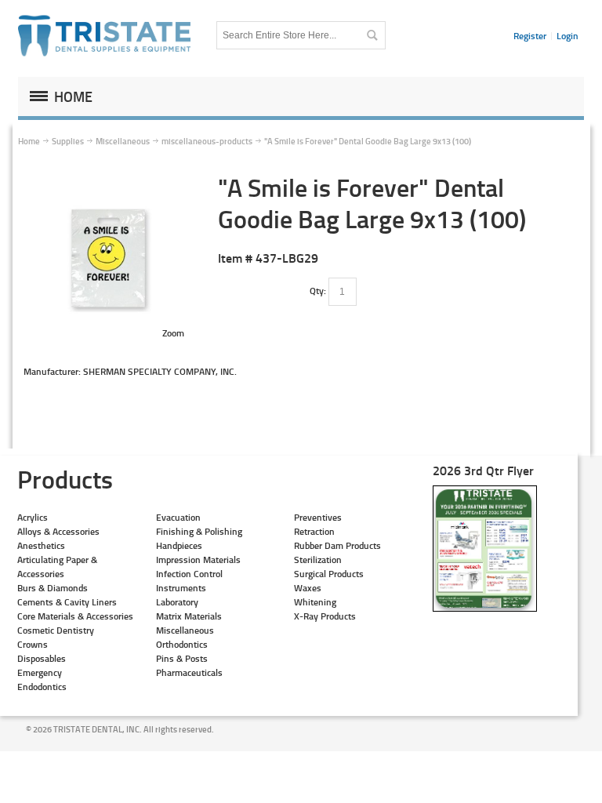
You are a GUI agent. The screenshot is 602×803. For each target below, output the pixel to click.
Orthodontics (182, 644)
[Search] (371, 35)
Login (567, 35)
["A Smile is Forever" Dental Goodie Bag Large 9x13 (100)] (108, 178)
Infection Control (189, 573)
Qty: (318, 290)
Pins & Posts (182, 658)
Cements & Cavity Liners (67, 602)
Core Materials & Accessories (75, 616)
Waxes (307, 587)
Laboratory (177, 602)
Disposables (41, 658)
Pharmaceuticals (189, 672)
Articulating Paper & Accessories (57, 566)
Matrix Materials (189, 616)
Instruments (181, 587)
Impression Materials (198, 559)
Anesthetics (41, 545)
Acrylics (32, 517)
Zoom (173, 333)
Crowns (32, 644)
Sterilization (318, 559)
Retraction (314, 531)
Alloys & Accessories (58, 531)
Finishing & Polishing (199, 531)
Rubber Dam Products (337, 545)
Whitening (315, 602)
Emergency (39, 672)
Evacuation (178, 517)
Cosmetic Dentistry (55, 630)
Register (529, 35)
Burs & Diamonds (52, 587)
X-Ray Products (325, 616)
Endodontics (42, 686)
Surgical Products (329, 573)
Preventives (318, 517)
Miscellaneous (185, 630)
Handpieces (179, 545)
